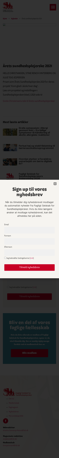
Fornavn (7, 236)
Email (6, 225)
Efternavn (8, 247)
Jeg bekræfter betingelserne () (20, 258)
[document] (29, 229)
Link (31, 258)
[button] (55, 184)
